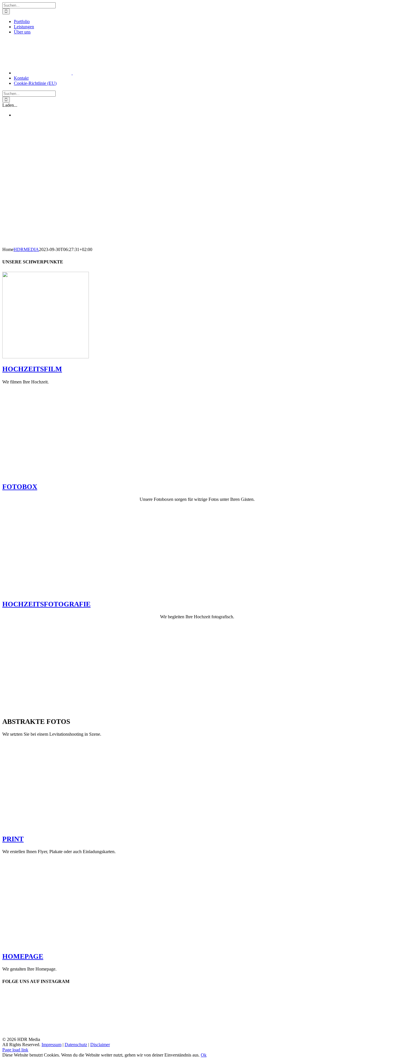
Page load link (15, 1049)
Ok (204, 1054)
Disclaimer (100, 1044)
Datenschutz (76, 1044)
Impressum (51, 1044)
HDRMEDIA (26, 249)
